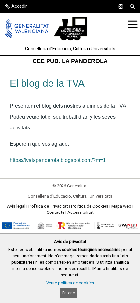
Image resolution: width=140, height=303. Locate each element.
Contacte (55, 212)
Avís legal (16, 206)
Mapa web (121, 206)
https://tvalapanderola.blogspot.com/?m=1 (58, 160)
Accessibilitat (80, 212)
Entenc (68, 292)
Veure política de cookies (70, 282)
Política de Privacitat (48, 206)
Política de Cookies (89, 206)
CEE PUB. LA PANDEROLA (70, 61)
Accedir (19, 6)
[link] (121, 6)
